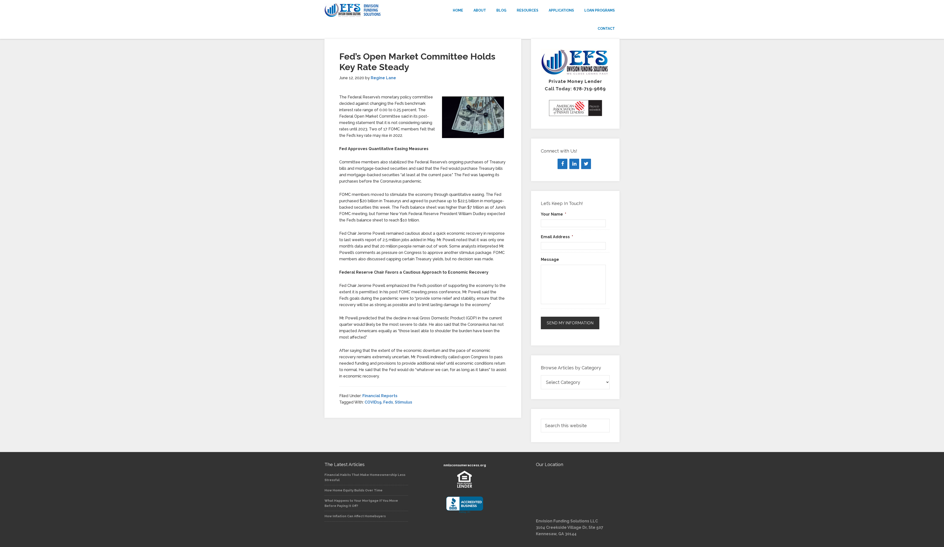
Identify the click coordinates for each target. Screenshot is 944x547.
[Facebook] (562, 164)
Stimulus (403, 402)
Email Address (557, 236)
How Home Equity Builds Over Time (353, 490)
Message (550, 259)
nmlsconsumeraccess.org (464, 465)
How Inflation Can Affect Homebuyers (355, 516)
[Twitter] (586, 164)
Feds (388, 402)
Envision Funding (368, 10)
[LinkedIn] (574, 164)
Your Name (553, 214)
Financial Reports (380, 395)
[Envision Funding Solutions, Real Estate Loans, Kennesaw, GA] (464, 505)
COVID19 (373, 402)
